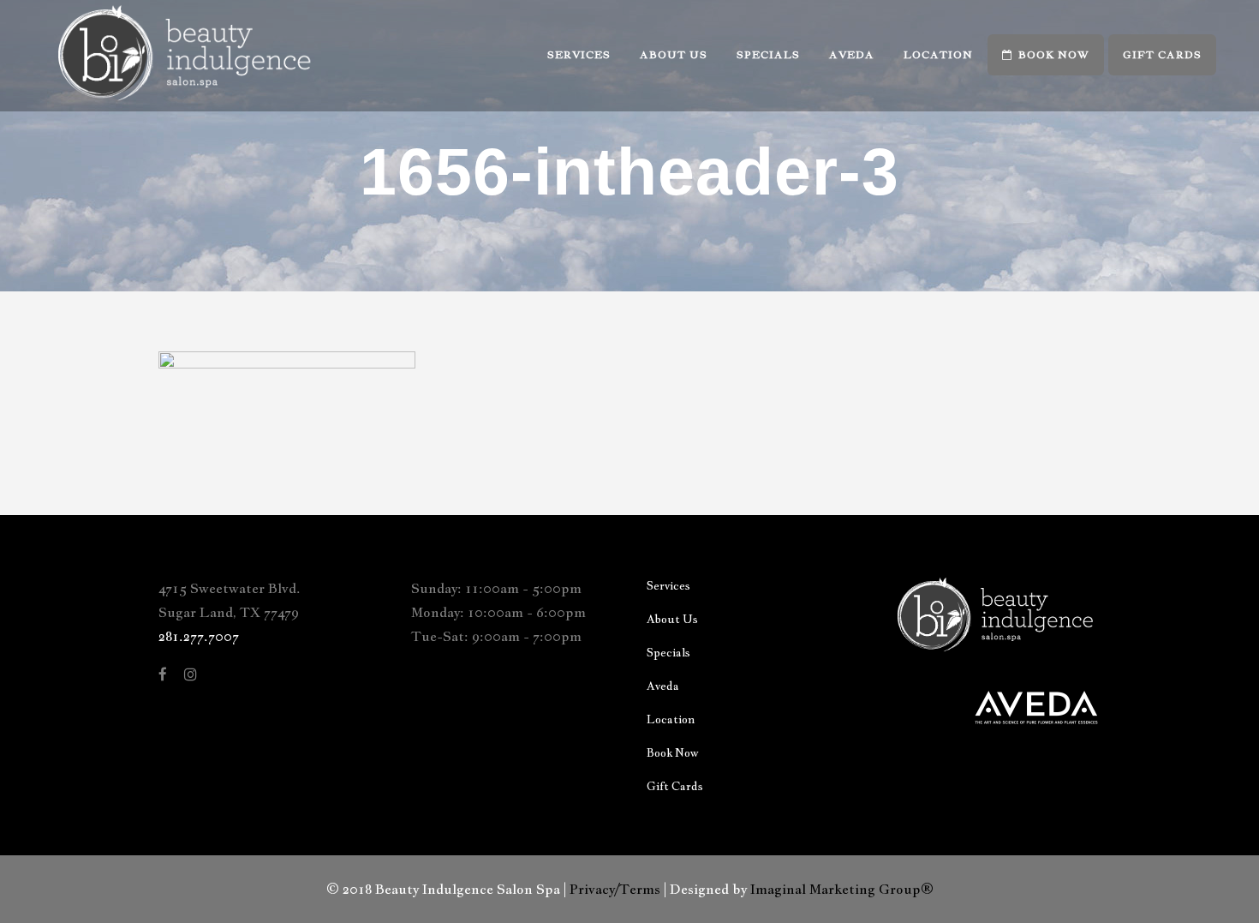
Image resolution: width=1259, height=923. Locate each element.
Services (668, 585)
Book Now (672, 753)
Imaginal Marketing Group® (842, 889)
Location (671, 719)
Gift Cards (675, 786)
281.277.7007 (198, 636)
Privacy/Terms (615, 889)
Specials (668, 652)
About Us (672, 619)
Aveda (663, 686)
